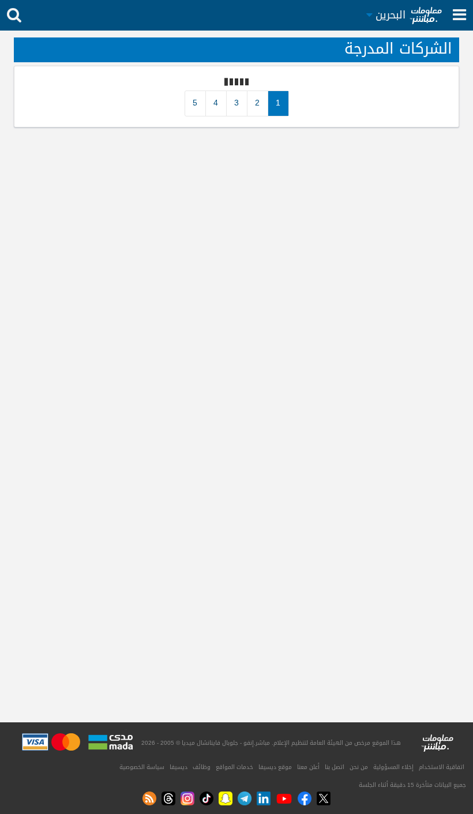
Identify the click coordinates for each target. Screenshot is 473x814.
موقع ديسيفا (275, 767)
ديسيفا (178, 767)
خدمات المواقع (234, 767)
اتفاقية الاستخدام (441, 767)
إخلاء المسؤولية (393, 767)
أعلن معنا (308, 767)
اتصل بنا (334, 767)
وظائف (202, 767)
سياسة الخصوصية (141, 767)
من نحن (359, 767)
